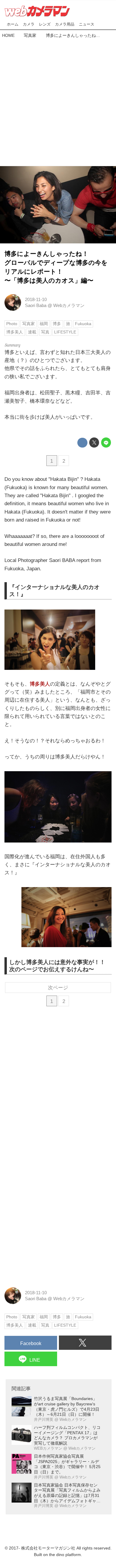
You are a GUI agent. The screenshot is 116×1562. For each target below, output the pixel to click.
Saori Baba (35, 305)
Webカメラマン (68, 305)
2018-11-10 (36, 299)
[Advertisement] (58, 101)
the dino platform (65, 1554)
